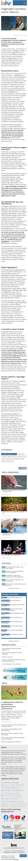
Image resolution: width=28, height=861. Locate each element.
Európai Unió (21, 806)
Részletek (15, 859)
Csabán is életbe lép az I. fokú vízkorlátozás (11, 664)
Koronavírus (13, 454)
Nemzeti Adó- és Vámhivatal (9, 806)
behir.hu (25, 35)
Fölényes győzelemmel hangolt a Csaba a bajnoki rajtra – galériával (13, 567)
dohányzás (8, 458)
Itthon (3, 454)
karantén (14, 456)
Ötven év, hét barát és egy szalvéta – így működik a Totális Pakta (12, 580)
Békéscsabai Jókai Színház (8, 790)
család (12, 461)
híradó (3, 782)
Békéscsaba (20, 790)
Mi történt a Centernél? (7, 657)
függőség (9, 456)
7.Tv (20, 798)
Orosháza (4, 793)
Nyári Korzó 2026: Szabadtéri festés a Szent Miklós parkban (12, 609)
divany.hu (9, 450)
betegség (8, 461)
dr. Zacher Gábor (21, 454)
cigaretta (3, 458)
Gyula (3, 787)
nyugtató (3, 461)
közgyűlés (4, 804)
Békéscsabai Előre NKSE (8, 796)
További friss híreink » (14, 588)
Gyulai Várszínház (18, 801)
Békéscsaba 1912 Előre (7, 785)
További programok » (14, 641)
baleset (3, 801)
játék (13, 458)
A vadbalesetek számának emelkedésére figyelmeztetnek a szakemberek (12, 572)
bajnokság (9, 801)
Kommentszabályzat (18, 851)
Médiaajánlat (21, 852)
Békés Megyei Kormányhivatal (9, 798)
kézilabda (16, 793)
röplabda (17, 785)
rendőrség (18, 796)
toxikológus (4, 456)
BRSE (22, 785)
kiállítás (9, 782)
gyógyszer (17, 458)
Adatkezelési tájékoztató (10, 852)
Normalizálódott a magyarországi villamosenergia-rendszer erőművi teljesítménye (12, 576)
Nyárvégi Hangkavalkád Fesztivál (14, 597)
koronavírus (19, 456)
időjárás (10, 793)
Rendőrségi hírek (21, 804)
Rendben (23, 856)
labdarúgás (15, 782)
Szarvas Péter (11, 804)
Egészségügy (7, 454)
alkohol (24, 456)
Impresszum (8, 851)
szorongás (22, 458)
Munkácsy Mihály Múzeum (13, 787)
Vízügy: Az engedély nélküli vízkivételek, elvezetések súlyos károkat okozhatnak (13, 660)
